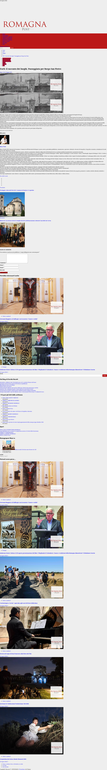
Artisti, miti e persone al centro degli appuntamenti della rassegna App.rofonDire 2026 (23, 422)
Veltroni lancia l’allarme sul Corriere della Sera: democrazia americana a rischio (19, 387)
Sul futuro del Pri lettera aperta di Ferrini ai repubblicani (13, 383)
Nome (2, 265)
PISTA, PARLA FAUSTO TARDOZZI (10, 397)
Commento (3, 262)
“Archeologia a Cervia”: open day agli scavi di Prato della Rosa (18, 603)
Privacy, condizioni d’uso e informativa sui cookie (12, 764)
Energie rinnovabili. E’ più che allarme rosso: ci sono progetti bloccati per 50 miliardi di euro (22, 392)
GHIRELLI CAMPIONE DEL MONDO (10, 400)
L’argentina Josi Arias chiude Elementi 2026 (13, 759)
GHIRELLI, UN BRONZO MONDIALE (10, 403)
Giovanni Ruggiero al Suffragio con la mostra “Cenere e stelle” (19, 319)
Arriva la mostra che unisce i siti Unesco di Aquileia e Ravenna (17, 411)
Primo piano (5, 35)
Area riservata (5, 767)
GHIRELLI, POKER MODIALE (9, 416)
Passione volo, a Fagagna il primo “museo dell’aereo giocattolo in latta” (16, 389)
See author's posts (4, 176)
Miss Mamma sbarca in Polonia (7, 385)
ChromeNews (22, 769)
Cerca (1, 373)
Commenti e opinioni (7, 37)
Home (3, 34)
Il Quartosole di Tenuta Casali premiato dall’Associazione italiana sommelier (18, 390)
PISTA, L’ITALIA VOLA (7, 408)
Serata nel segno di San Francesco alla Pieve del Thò (15, 653)
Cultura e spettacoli (7, 38)
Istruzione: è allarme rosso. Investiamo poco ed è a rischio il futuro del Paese (18, 382)
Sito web (2, 270)
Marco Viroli (2, 72)
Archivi (1, 454)
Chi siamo (4, 42)
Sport (3, 44)
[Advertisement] (53, 10)
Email (2, 267)
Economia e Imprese (7, 40)
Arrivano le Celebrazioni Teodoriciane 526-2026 (14, 704)
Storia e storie (5, 41)
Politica (3, 62)
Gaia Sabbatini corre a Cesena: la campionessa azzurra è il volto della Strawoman (19, 431)
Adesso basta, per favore (6, 386)
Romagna (4, 64)
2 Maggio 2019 (8, 72)
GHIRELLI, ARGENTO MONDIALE (10, 414)
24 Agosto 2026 (3, 321)
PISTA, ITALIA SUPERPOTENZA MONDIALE (10, 429)
